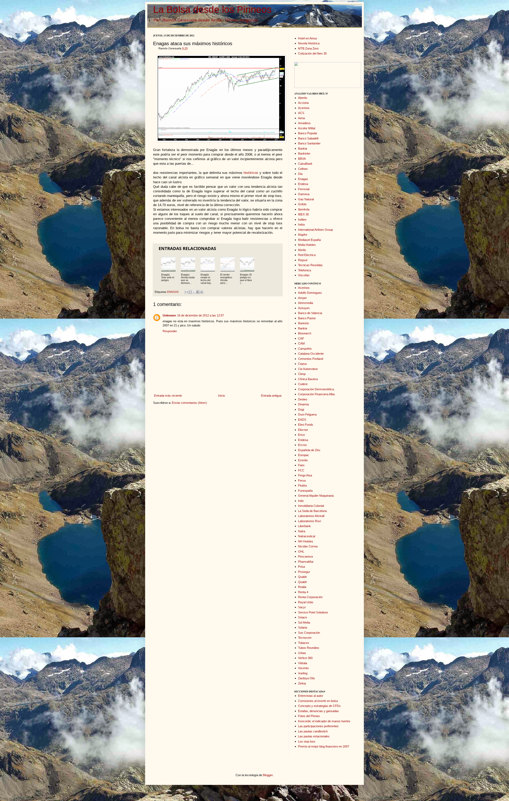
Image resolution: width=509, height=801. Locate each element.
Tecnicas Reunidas (310, 265)
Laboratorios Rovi (309, 521)
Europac (303, 455)
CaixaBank (305, 163)
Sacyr (302, 607)
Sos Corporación (309, 632)
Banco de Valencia (310, 313)
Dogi (301, 409)
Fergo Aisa (305, 475)
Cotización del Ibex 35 (312, 53)
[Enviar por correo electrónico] (186, 292)
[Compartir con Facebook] (198, 292)
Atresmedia (305, 303)
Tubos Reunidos (308, 647)
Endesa (303, 184)
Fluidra (302, 485)
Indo (301, 500)
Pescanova (305, 556)
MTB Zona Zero (308, 48)
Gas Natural (306, 199)
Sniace (302, 617)
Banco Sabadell (308, 138)
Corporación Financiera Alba (316, 394)
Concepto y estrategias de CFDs (319, 706)
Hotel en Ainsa (307, 38)
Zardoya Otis (306, 678)
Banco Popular (307, 133)
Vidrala (302, 663)
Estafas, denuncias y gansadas (318, 711)
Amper (302, 298)
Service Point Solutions (313, 612)
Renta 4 (303, 592)
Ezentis (303, 460)
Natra (301, 531)
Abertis (302, 97)
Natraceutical (306, 536)
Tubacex (303, 642)
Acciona (303, 102)
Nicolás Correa (308, 546)
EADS (302, 419)
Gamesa (303, 194)
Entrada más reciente (168, 395)
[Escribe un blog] (190, 292)
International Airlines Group (315, 229)
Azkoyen (304, 308)
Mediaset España (309, 239)
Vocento (303, 668)
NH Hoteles (305, 541)
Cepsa (302, 363)
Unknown (169, 315)
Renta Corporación (310, 597)
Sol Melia (304, 622)
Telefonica (304, 270)
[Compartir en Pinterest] (202, 292)
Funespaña (305, 490)
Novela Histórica (309, 43)
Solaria (302, 627)
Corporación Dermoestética (316, 389)
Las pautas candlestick (313, 731)
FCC (301, 470)
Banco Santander (309, 143)
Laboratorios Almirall (311, 516)
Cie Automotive (308, 369)
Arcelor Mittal (306, 128)
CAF (301, 338)
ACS (301, 113)
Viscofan (303, 275)
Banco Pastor (307, 318)
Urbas (302, 653)
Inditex (302, 219)
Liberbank (304, 526)
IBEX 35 (303, 214)
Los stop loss (306, 741)
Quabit (302, 576)
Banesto (303, 323)
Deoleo (302, 399)
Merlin (302, 250)
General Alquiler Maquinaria (316, 495)
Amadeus (304, 123)
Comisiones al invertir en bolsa (318, 701)
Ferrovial (303, 189)
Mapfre (302, 234)
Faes (301, 465)
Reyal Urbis (305, 602)
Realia (302, 587)
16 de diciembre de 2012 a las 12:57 (200, 315)
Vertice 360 (305, 658)
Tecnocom (305, 637)
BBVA (302, 158)
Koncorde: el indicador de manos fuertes (324, 721)
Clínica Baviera (308, 379)
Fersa (302, 480)
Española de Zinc (309, 450)
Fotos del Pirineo (309, 716)
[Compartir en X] (194, 292)
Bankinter (304, 153)
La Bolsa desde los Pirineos (212, 9)
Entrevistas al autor (310, 695)
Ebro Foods (305, 424)
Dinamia (303, 404)
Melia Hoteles (307, 244)
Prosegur (304, 571)
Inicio (221, 395)
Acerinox (304, 108)
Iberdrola (303, 209)
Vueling (302, 673)
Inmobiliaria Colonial (311, 505)
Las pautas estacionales (313, 736)
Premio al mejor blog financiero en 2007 (323, 746)
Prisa (301, 566)
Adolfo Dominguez (310, 292)
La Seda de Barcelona (312, 511)
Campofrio (305, 348)
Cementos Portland (310, 358)
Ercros (302, 445)
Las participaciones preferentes (318, 726)
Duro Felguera (307, 414)
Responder (170, 331)
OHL (301, 551)
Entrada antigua (271, 395)
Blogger (268, 775)
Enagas (303, 179)
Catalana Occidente (311, 353)
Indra (301, 224)
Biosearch (304, 333)
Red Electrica (307, 255)
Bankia (302, 148)
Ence (301, 434)
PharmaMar (306, 561)
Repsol (302, 260)
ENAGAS (173, 291)
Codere (303, 384)
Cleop (302, 374)
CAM (301, 343)
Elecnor (303, 429)
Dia (300, 173)
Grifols (302, 204)
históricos (251, 172)
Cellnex (303, 168)
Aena (301, 118)
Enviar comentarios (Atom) (189, 402)
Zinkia (302, 683)
